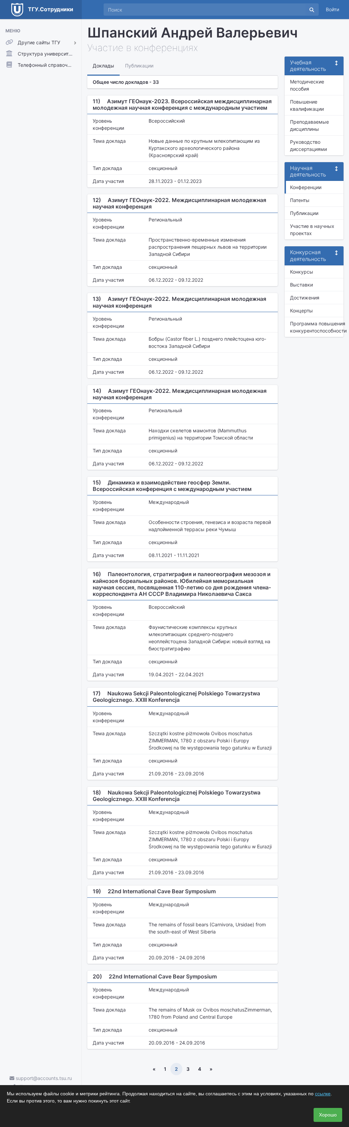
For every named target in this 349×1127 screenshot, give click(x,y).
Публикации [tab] (139, 65)
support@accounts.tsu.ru (43, 1078)
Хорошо (328, 1114)
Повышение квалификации (307, 105)
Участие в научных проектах (312, 229)
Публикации (304, 213)
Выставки (301, 285)
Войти (332, 9)
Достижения (304, 297)
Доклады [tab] (103, 65)
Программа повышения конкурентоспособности (317, 327)
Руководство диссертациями (308, 145)
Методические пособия (307, 85)
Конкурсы (301, 272)
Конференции (305, 187)
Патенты (299, 200)
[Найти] (311, 9)
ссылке (323, 1093)
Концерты (301, 310)
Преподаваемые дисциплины (309, 125)
